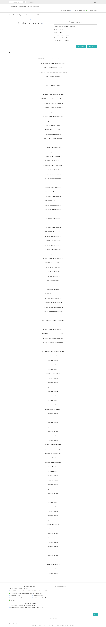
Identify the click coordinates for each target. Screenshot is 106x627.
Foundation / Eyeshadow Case (20, 15)
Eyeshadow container (35, 15)
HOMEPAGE (31, 2)
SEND (95, 614)
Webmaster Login (13, 623)
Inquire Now (93, 10)
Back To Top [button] (53, 618)
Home (10, 15)
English (94, 2)
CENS (72, 625)
